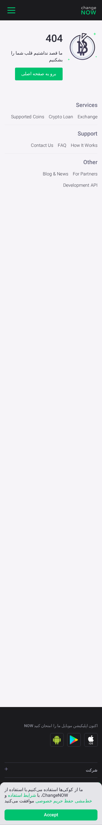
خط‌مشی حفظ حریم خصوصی (63, 800)
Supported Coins (27, 116)
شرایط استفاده (22, 795)
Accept (51, 814)
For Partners (85, 174)
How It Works (84, 145)
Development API (80, 185)
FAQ (62, 145)
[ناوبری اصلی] (11, 10)
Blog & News (55, 174)
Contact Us (42, 145)
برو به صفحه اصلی (38, 73)
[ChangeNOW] (88, 10)
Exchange (87, 116)
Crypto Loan (61, 116)
